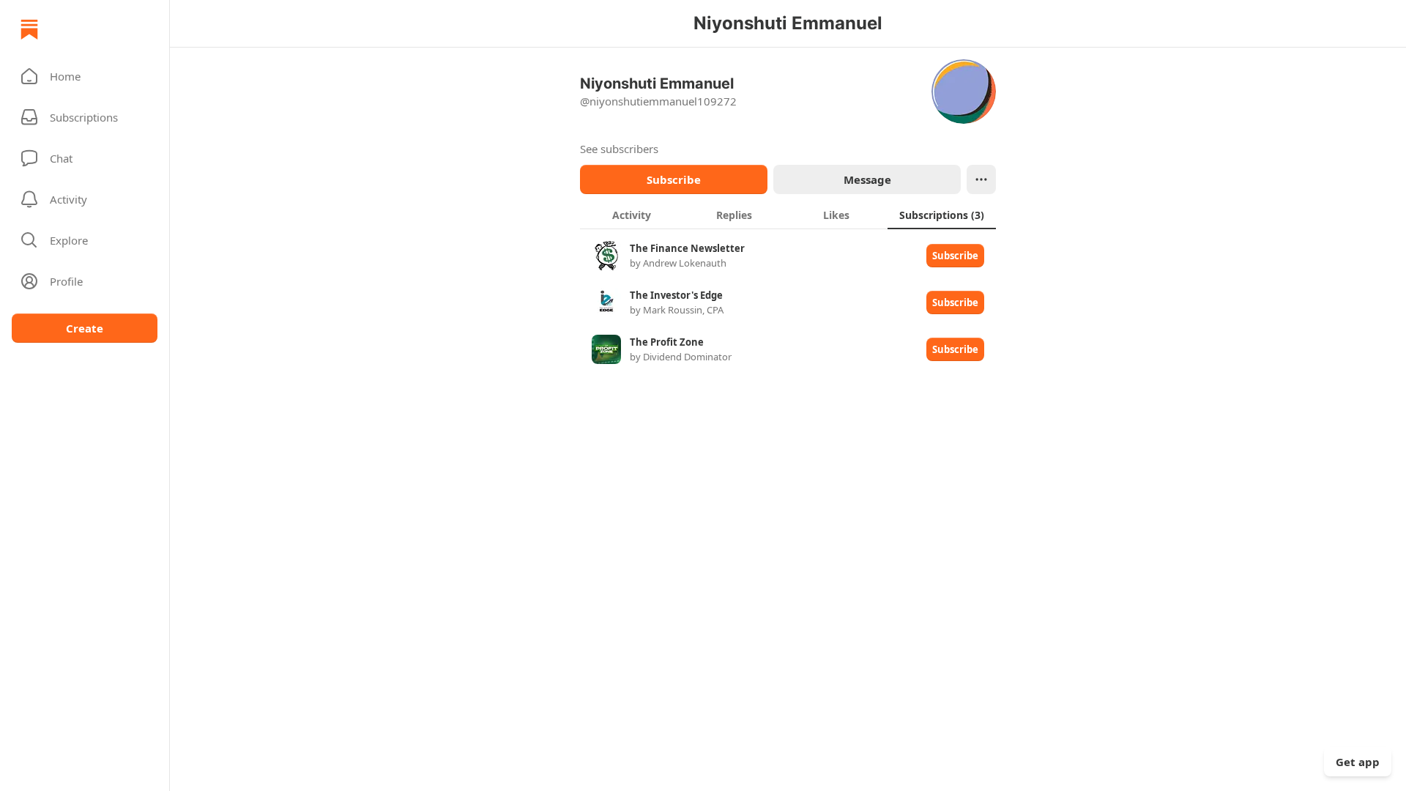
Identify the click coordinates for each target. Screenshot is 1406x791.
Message (867, 179)
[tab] (631, 214)
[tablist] (788, 214)
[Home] (29, 29)
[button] (84, 76)
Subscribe (674, 179)
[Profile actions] (981, 179)
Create (84, 328)
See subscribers (619, 148)
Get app (1358, 761)
